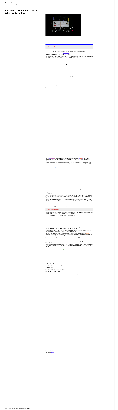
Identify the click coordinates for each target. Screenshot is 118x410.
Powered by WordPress (27, 408)
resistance (87, 233)
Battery (49, 267)
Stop (46, 263)
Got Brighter (47, 271)
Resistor (46, 267)
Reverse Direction (50, 263)
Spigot (52, 267)
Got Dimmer (52, 271)
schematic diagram (66, 53)
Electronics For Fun (10, 408)
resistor (76, 235)
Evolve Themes (18, 408)
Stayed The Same (57, 271)
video (50, 11)
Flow (54, 263)
